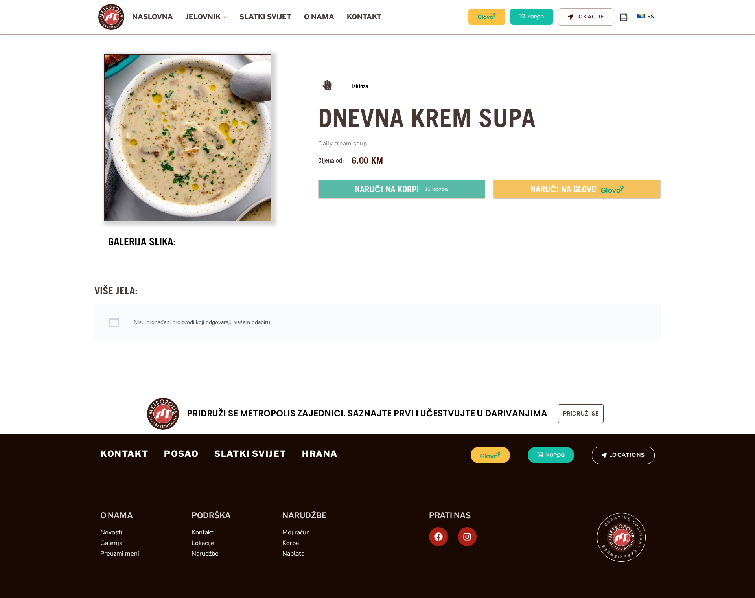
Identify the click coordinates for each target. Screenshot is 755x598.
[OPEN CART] (623, 17)
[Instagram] (467, 536)
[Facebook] (438, 536)
